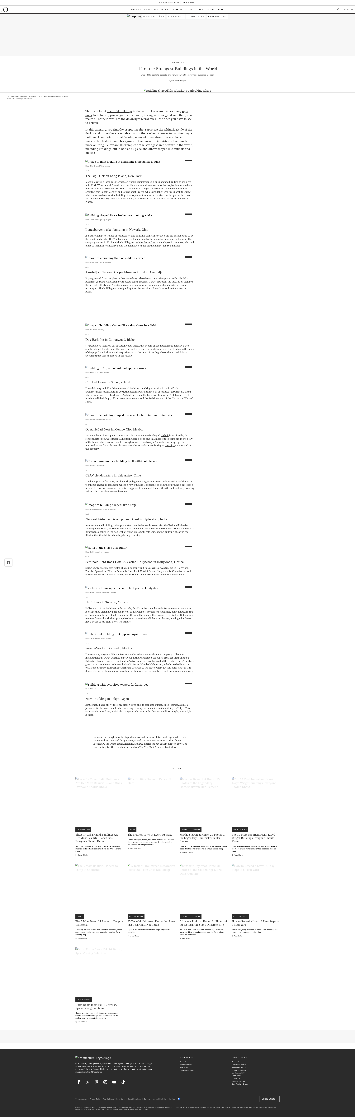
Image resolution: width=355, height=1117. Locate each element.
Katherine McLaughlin (178, 81)
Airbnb (165, 435)
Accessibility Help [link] (159, 1099)
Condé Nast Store (134, 1099)
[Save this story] (8, 562)
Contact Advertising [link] (239, 1070)
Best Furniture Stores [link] (240, 1084)
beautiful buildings (119, 111)
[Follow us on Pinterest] (96, 1082)
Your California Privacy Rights (114, 1099)
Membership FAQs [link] (239, 1073)
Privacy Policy (95, 1099)
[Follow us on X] (87, 1082)
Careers (147, 1099)
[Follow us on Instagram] (105, 1082)
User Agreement (81, 1099)
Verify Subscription (187, 1070)
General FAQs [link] (237, 1076)
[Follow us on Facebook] (78, 1082)
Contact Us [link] (236, 1078)
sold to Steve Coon (146, 242)
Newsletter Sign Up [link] (239, 1067)
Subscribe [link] (183, 1062)
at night (128, 531)
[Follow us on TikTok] (123, 1082)
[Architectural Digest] (4, 9)
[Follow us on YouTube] (114, 1082)
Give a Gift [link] (184, 1067)
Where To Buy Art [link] (238, 1081)
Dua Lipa (170, 445)
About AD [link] (235, 1062)
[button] (348, 9)
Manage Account (186, 1064)
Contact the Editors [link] (239, 1064)
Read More (170, 747)
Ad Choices (143, 1109)
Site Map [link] (171, 1099)
